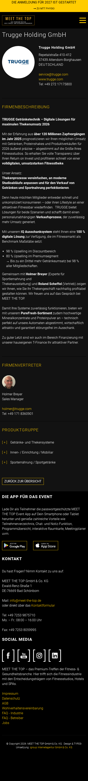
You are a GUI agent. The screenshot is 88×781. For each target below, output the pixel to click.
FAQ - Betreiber (12, 718)
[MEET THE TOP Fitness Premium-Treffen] (18, 20)
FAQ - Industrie (12, 713)
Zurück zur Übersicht (23, 481)
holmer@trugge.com (17, 409)
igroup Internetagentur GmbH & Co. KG (51, 747)
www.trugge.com (51, 79)
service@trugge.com (53, 74)
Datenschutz (11, 698)
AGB (5, 703)
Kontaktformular (43, 605)
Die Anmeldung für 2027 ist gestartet (44, 2)
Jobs (5, 723)
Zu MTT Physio (45, 8)
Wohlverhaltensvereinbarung (22, 708)
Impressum (10, 694)
